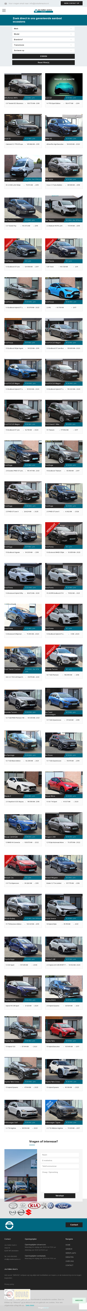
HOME (68, 1245)
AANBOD (69, 1249)
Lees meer (30, 1305)
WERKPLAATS (71, 1253)
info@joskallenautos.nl (12, 1259)
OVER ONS (70, 1261)
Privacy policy (9, 1284)
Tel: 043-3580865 (10, 1256)
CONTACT (69, 1265)
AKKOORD (79, 1300)
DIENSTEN (70, 1257)
